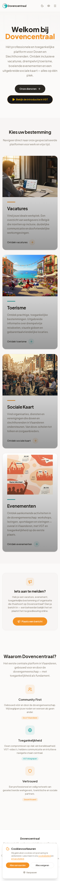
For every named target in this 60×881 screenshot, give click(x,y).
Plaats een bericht (32, 621)
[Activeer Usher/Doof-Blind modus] (48, 5)
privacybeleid (17, 858)
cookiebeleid (44, 855)
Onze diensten (28, 88)
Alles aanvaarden (18, 865)
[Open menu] (55, 5)
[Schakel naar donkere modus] (42, 5)
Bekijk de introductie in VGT (32, 99)
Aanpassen (31, 872)
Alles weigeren (42, 865)
